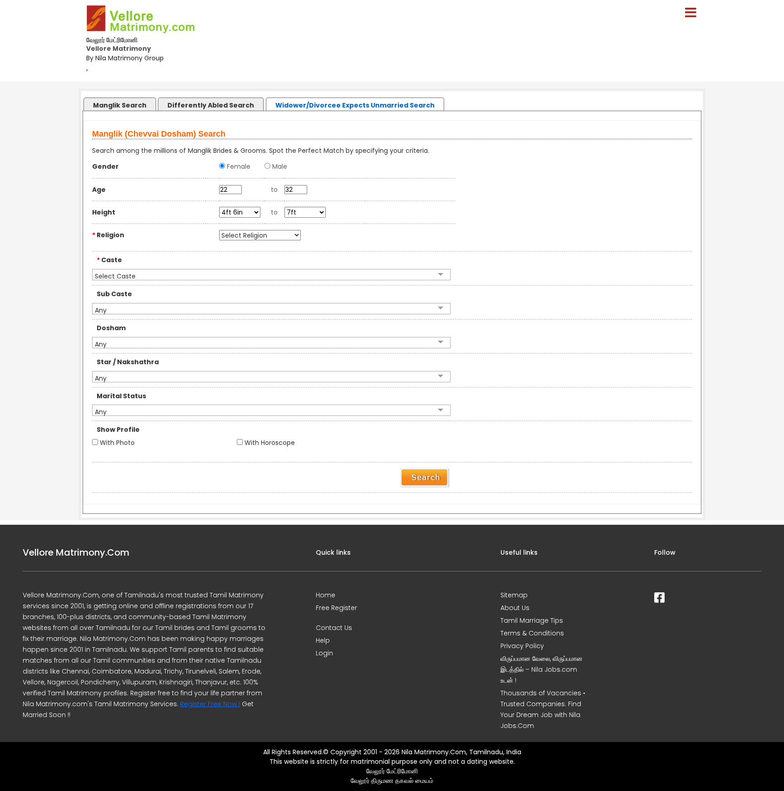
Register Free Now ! (210, 703)
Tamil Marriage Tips (531, 620)
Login (324, 653)
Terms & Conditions (532, 633)
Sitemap (514, 595)
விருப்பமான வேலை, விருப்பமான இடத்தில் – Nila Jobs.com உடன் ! (541, 669)
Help (323, 640)
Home (325, 595)
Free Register (336, 607)
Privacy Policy (522, 645)
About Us (514, 607)
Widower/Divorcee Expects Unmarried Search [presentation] (355, 105)
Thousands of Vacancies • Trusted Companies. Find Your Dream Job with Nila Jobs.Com (542, 709)
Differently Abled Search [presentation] (210, 105)
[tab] (119, 102)
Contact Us (334, 627)
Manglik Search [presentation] (120, 105)
